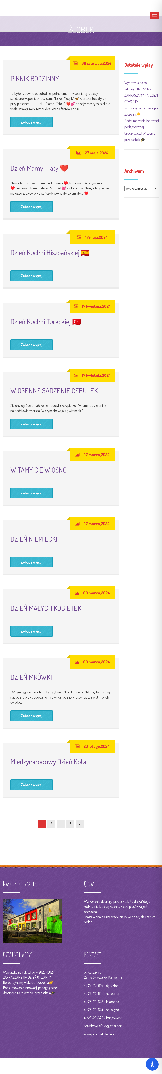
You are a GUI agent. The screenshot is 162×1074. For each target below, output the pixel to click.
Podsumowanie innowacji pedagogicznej (30, 987)
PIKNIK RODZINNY (34, 78)
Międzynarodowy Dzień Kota (48, 761)
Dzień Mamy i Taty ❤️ (39, 167)
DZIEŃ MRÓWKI (31, 677)
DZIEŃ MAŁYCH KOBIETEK (45, 607)
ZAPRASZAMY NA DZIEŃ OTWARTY (27, 977)
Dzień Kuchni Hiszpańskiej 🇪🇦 (50, 252)
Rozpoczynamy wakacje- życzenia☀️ (28, 982)
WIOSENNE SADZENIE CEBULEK (54, 390)
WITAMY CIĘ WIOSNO (38, 469)
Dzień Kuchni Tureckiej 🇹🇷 (45, 321)
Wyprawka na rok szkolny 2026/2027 (28, 972)
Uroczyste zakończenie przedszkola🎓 (29, 993)
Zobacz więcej (31, 122)
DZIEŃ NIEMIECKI (33, 538)
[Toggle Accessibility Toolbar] (152, 1064)
